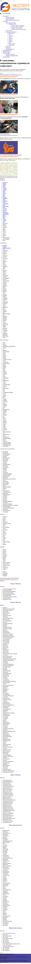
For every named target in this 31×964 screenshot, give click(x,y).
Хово (4, 199)
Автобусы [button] (2, 514)
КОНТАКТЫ (6, 57)
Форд (4, 215)
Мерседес (5, 182)
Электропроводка (10, 49)
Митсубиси (6, 206)
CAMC (4, 220)
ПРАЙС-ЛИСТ (6, 53)
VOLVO (11, 38)
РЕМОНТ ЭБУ (12, 24)
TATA (4, 219)
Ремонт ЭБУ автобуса (17, 28)
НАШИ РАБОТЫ (7, 50)
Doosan (4, 246)
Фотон (4, 197)
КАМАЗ (11, 41)
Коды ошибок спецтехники (12, 20)
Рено (4, 186)
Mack (4, 216)
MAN (10, 37)
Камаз (4, 193)
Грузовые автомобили (11, 32)
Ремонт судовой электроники (19, 29)
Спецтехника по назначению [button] (7, 448)
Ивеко (4, 183)
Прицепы (8, 47)
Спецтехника (9, 30)
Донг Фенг (5, 203)
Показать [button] (2, 586)
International (6, 214)
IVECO (10, 39)
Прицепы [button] (2, 547)
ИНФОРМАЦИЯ (10, 18)
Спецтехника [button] (3, 243)
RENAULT (11, 33)
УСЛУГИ (5, 21)
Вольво (4, 187)
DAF (10, 34)
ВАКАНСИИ (6, 51)
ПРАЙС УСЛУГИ (10, 54)
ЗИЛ (4, 195)
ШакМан (5, 198)
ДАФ (4, 190)
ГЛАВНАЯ (5, 16)
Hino (4, 207)
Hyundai (5, 208)
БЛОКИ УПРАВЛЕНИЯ (12, 55)
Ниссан (5, 210)
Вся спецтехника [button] (4, 340)
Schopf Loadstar (6, 248)
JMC (4, 218)
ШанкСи (5, 201)
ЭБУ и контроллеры (11, 22)
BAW (4, 205)
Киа (4, 222)
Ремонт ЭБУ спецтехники (18, 25)
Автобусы (8, 46)
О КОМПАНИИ (10, 17)
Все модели (11, 45)
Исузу (4, 211)
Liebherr (5, 245)
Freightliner (5, 212)
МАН (4, 185)
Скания (5, 189)
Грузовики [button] (2, 180)
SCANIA (11, 35)
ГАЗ (4, 194)
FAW (4, 202)
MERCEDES (12, 43)
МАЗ (10, 42)
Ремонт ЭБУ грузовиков (17, 26)
